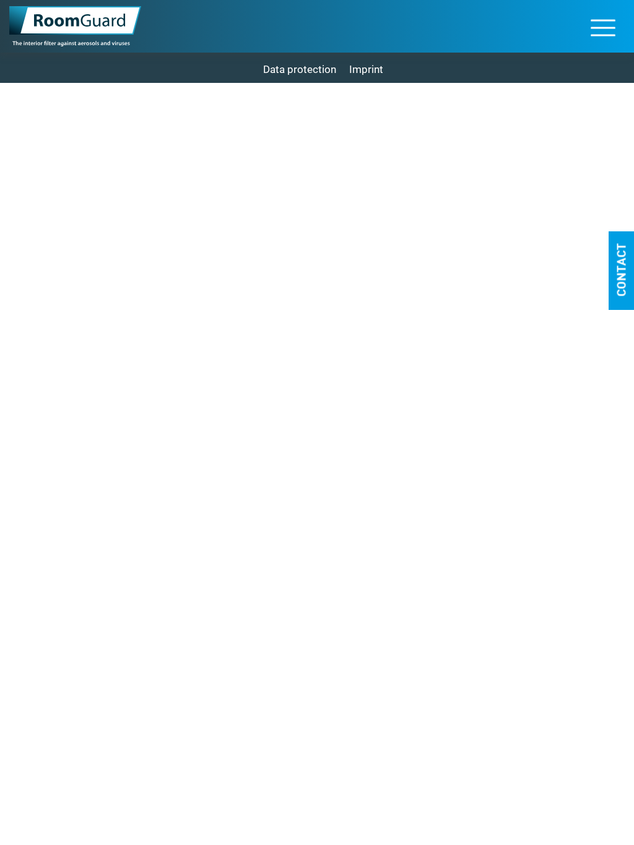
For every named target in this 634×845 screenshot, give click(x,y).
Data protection (299, 69)
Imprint (366, 69)
